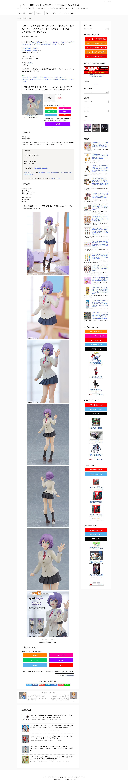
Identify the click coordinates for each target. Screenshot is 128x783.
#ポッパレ (28, 172)
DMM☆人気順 (96, 413)
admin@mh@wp (69, 675)
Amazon (51, 114)
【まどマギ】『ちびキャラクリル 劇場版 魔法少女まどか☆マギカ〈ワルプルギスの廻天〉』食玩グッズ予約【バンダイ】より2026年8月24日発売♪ (100, 231)
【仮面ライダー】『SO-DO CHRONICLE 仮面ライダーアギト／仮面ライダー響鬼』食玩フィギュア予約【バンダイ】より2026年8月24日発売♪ (100, 168)
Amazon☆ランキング (96, 344)
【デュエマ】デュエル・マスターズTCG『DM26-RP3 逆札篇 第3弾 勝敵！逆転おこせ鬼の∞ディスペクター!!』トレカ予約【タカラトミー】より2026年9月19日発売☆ (100, 315)
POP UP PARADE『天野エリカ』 (31, 48)
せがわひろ (57, 671)
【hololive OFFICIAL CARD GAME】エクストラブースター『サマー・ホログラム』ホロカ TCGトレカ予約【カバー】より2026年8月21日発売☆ (100, 303)
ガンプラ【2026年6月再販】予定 (96, 43)
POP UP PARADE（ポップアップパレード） (48, 44)
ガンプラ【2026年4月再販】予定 (96, 52)
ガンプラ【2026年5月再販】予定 (96, 47)
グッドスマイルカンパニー (67, 671)
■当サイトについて (88, 120)
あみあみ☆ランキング (96, 331)
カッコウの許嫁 (36, 42)
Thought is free (72, 779)
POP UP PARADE (59, 673)
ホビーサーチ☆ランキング (96, 336)
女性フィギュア (35, 36)
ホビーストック (50, 111)
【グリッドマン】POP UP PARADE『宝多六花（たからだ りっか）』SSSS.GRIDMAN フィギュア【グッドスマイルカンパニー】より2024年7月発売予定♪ (52, 748)
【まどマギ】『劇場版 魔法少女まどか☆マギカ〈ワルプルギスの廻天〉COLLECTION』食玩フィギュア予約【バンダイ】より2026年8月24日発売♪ (100, 244)
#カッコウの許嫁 (62, 172)
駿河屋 (64, 111)
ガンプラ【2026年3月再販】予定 (96, 56)
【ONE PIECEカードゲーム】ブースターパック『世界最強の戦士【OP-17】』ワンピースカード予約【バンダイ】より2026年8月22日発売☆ (100, 290)
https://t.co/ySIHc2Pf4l (41, 168)
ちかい (30, 63)
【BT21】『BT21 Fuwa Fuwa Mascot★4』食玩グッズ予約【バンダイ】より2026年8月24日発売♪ (100, 279)
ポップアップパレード (68, 673)
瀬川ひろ (52, 671)
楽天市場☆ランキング (96, 405)
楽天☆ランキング (96, 340)
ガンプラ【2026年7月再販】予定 (96, 39)
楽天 (65, 114)
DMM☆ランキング (96, 349)
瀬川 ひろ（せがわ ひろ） (60, 42)
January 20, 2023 (55, 178)
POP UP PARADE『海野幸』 (29, 50)
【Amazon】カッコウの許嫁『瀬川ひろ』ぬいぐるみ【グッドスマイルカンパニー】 (44, 77)
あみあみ (51, 108)
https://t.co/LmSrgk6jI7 (44, 172)
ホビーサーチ (65, 108)
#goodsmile (54, 172)
